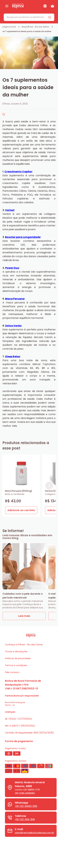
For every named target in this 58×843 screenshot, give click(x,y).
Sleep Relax (12, 356)
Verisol (9, 210)
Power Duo (12, 268)
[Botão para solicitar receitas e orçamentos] (45, 6)
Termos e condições (16, 665)
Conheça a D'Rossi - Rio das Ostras (24, 644)
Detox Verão (13, 325)
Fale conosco (12, 672)
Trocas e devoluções (16, 651)
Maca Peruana (14, 298)
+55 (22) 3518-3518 (25, 819)
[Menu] (7, 6)
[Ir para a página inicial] (26, 5)
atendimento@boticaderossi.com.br (34, 832)
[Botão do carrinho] (52, 6)
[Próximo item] (49, 486)
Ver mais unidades (25, 792)
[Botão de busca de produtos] (49, 17)
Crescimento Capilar (18, 171)
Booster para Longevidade (22, 237)
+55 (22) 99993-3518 (26, 806)
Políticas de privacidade (18, 658)
